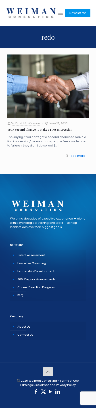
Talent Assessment (31, 255)
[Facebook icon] (36, 392)
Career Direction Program (36, 287)
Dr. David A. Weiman (25, 123)
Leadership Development (35, 271)
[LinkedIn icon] (58, 392)
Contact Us (25, 335)
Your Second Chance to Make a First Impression (39, 129)
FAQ (20, 295)
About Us (23, 326)
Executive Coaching (31, 263)
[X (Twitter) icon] (43, 392)
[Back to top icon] (48, 371)
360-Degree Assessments (36, 279)
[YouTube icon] (50, 392)
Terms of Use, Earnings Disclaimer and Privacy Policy (49, 383)
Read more (77, 156)
